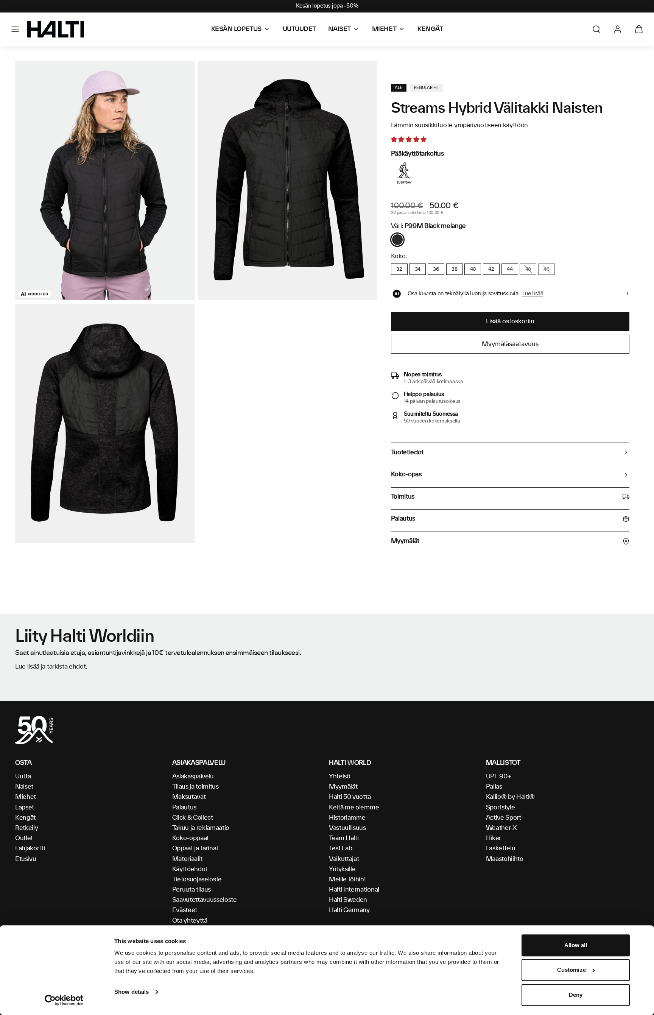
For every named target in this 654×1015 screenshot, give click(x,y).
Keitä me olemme (354, 808)
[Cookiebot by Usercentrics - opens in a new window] (64, 1000)
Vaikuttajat (344, 859)
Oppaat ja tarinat (195, 848)
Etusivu (25, 859)
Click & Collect (192, 818)
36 (436, 269)
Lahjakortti (30, 848)
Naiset (24, 787)
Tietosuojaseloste (197, 879)
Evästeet (184, 910)
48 (528, 269)
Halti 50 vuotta (350, 797)
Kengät (25, 818)
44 (509, 269)
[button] (15, 29)
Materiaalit (187, 859)
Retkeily (26, 828)
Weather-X (501, 828)
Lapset (24, 808)
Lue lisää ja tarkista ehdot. (51, 667)
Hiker (493, 838)
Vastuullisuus (347, 828)
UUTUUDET (299, 29)
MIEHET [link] (384, 29)
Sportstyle (500, 808)
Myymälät (343, 787)
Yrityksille (342, 869)
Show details (131, 991)
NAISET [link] (339, 29)
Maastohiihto (504, 859)
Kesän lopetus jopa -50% (327, 6)
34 (417, 269)
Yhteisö (339, 776)
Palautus (184, 808)
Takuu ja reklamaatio (201, 828)
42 (491, 269)
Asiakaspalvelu (193, 776)
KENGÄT (430, 29)
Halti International (354, 890)
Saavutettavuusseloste (204, 900)
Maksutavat (189, 797)
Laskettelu (500, 848)
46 (546, 269)
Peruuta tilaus (191, 890)
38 (454, 269)
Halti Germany (349, 910)
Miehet (25, 797)
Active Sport (503, 818)
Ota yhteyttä (189, 921)
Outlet (24, 838)
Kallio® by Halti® (510, 797)
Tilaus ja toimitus (195, 787)
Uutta (23, 776)
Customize (571, 970)
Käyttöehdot (189, 869)
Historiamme (347, 818)
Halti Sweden (348, 900)
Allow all (575, 945)
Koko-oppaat (190, 838)
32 (399, 269)
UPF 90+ (498, 776)
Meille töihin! (347, 879)
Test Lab (340, 848)
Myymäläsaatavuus (510, 344)
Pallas (494, 787)
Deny (575, 995)
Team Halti (344, 838)
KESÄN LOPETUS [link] (236, 29)
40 (473, 269)
